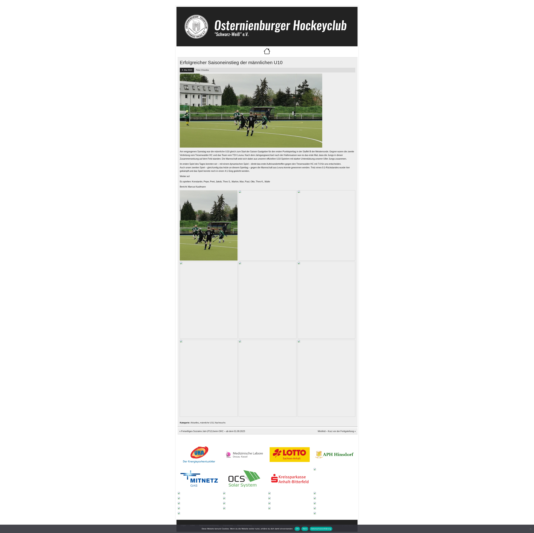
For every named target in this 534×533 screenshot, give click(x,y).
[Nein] (530, 528)
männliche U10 (207, 422)
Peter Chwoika (202, 70)
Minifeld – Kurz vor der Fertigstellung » (337, 431)
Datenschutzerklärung (321, 529)
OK (297, 529)
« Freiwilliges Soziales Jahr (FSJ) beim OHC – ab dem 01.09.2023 (212, 431)
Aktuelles (195, 422)
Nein (305, 529)
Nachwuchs (220, 422)
